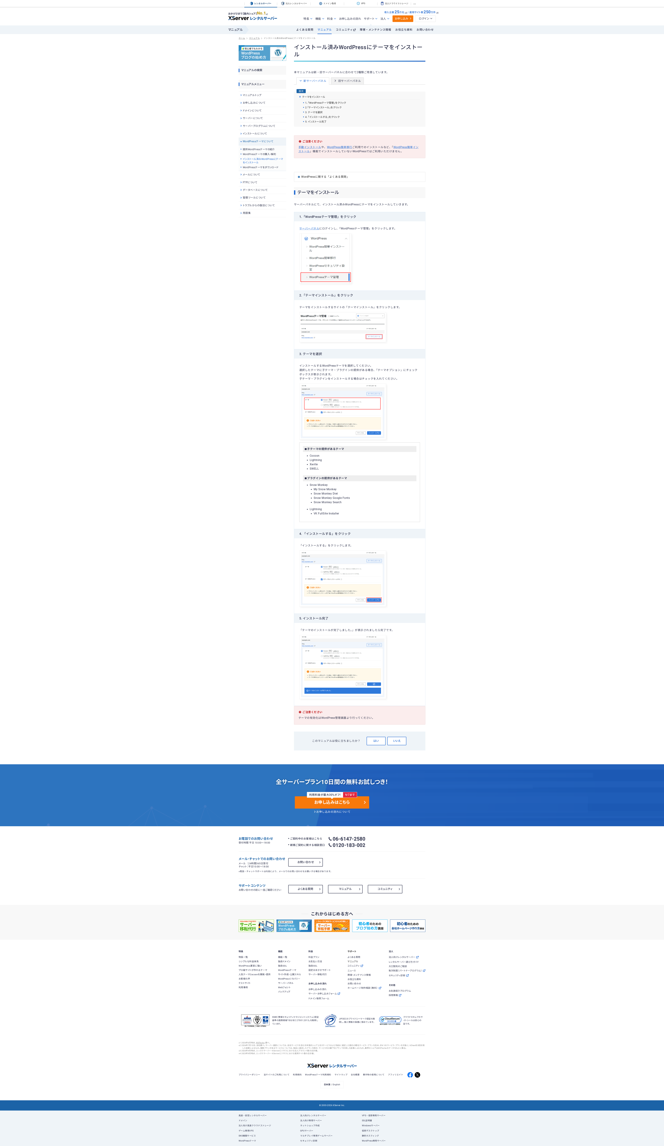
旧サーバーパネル (349, 81)
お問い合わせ (425, 29)
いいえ (397, 740)
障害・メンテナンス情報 (375, 29)
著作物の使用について (374, 1074)
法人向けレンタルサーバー (313, 1115)
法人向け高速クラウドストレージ (255, 1125)
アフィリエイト (395, 1074)
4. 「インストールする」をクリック (322, 117)
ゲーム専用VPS (246, 1131)
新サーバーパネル (314, 81)
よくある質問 (304, 29)
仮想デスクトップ (370, 1131)
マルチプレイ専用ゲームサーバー (316, 1136)
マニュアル (324, 29)
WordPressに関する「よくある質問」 (325, 176)
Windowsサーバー (371, 1125)
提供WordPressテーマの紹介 (259, 149)
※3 (406, 12)
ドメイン (243, 1120)
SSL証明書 (367, 1120)
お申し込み (401, 18)
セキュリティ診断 (308, 1141)
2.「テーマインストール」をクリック (323, 107)
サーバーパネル (309, 228)
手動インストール (309, 147)
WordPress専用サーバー (374, 1141)
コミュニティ (344, 29)
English (336, 1084)
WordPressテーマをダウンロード (261, 167)
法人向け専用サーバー (311, 1120)
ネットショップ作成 (310, 1125)
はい (376, 740)
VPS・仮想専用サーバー (374, 1115)
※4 (437, 12)
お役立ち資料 (403, 29)
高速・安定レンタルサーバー (253, 1115)
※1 (267, 14)
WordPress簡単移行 (339, 147)
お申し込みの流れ (350, 18)
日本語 (327, 1084)
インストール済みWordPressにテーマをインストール (263, 161)
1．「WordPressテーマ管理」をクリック (325, 102)
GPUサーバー (306, 1131)
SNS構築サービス (247, 1136)
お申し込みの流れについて (333, 811)
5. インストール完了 (315, 121)
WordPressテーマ (247, 1141)
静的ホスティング (370, 1136)
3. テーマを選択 (313, 112)
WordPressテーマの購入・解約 (259, 154)
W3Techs (260, 1043)
